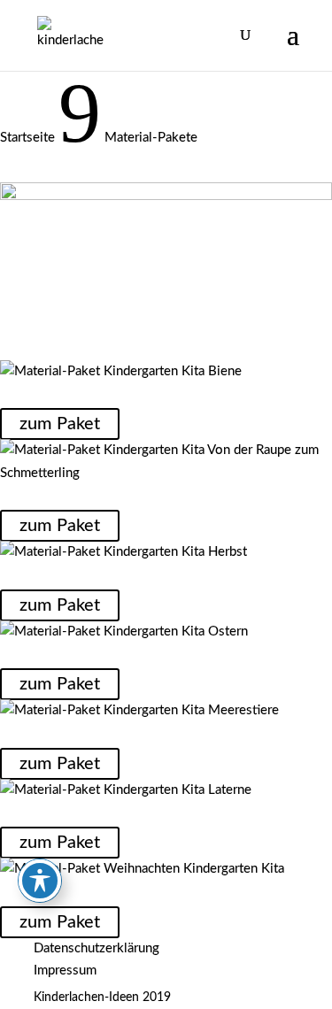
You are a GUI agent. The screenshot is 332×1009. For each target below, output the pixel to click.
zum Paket (59, 424)
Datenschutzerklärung (96, 948)
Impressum (65, 970)
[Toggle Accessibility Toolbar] (40, 880)
